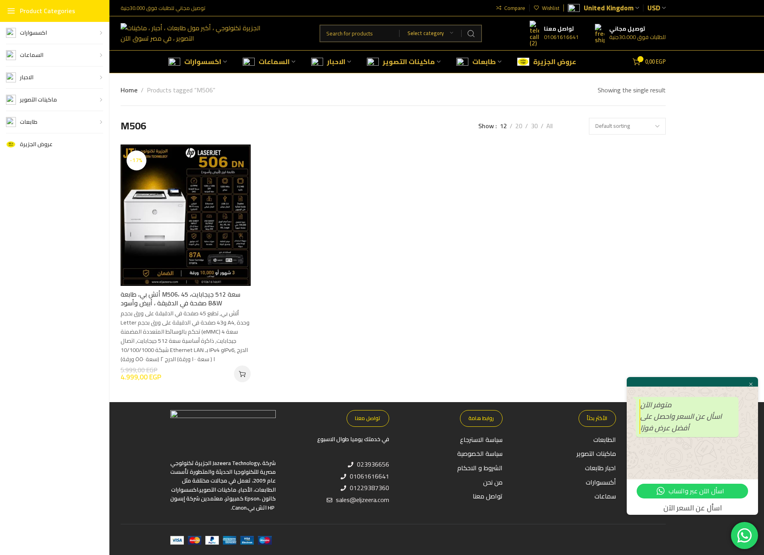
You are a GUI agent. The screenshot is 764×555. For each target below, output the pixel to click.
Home (129, 90)
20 (518, 126)
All (549, 126)
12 (503, 126)
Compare (236, 178)
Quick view (236, 198)
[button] (242, 373)
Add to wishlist (236, 159)
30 (534, 126)
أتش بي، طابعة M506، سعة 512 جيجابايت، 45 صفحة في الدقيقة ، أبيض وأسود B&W (180, 299)
